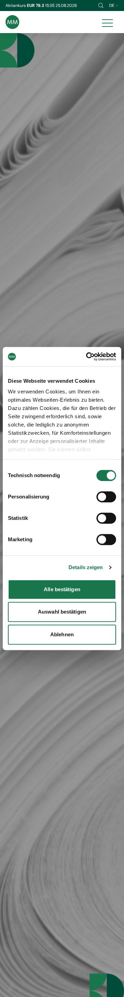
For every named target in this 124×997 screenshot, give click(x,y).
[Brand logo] (12, 22)
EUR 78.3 (36, 5)
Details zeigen (86, 567)
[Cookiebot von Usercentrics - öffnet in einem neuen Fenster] (87, 356)
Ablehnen (62, 634)
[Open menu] (107, 22)
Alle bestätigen (62, 589)
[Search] (101, 5)
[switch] (106, 496)
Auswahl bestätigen (62, 612)
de (111, 5)
